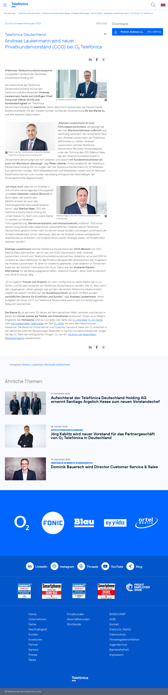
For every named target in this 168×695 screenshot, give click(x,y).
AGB (112, 619)
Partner (33, 644)
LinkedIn (41, 567)
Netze (32, 624)
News (32, 660)
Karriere (34, 649)
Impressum (116, 655)
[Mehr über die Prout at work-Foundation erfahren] (138, 591)
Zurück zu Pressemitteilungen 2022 (23, 23)
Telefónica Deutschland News (56, 13)
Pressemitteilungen (80, 13)
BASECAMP (117, 614)
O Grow (59, 323)
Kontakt (114, 624)
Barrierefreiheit (119, 649)
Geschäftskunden (78, 619)
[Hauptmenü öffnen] (5, 5)
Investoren (35, 639)
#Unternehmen (63, 365)
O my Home (95, 319)
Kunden (33, 634)
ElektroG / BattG (120, 629)
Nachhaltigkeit (38, 629)
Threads (92, 567)
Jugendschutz (118, 644)
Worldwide (74, 624)
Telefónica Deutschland (29, 13)
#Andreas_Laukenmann (33, 365)
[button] (90, 59)
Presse (33, 655)
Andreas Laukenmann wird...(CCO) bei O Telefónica (128, 13)
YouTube (117, 567)
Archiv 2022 (96, 13)
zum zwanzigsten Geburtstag (27, 323)
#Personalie (50, 365)
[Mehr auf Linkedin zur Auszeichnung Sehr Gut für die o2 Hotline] (79, 591)
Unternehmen (37, 619)
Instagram (67, 567)
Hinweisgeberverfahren (124, 639)
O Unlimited (80, 319)
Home (32, 614)
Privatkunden (75, 614)
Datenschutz (117, 634)
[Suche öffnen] (153, 5)
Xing (139, 567)
